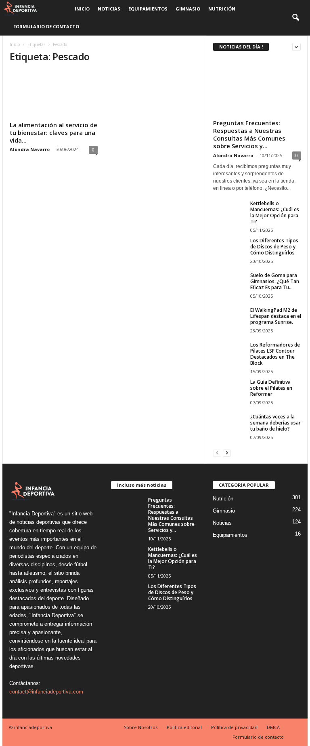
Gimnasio (188, 9)
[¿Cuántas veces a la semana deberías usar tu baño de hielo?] (229, 426)
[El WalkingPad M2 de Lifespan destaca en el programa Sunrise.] (229, 319)
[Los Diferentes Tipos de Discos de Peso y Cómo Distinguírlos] (229, 249)
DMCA (273, 727)
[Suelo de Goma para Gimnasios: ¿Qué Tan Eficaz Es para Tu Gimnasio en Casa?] (229, 284)
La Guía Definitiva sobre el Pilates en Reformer (271, 387)
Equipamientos (148, 9)
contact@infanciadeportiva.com (46, 692)
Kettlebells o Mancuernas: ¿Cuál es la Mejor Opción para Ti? (274, 212)
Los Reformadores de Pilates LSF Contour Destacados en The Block (275, 353)
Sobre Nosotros (140, 727)
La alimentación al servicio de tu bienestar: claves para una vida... (53, 132)
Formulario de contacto (46, 26)
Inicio (82, 9)
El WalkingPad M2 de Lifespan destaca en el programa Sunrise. (275, 316)
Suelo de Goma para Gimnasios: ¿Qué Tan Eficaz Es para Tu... (274, 281)
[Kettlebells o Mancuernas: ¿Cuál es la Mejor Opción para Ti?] (229, 212)
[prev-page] (217, 452)
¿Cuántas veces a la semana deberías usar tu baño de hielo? (275, 422)
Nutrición (221, 9)
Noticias (109, 9)
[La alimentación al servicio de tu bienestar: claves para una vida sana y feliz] (54, 94)
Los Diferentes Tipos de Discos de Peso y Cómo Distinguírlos (274, 246)
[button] (295, 18)
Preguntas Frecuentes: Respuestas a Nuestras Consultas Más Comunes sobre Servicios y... (249, 134)
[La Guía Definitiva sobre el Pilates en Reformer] (229, 391)
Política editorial (184, 727)
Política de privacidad (234, 727)
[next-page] (227, 452)
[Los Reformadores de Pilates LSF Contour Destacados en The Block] (229, 354)
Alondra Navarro (30, 149)
